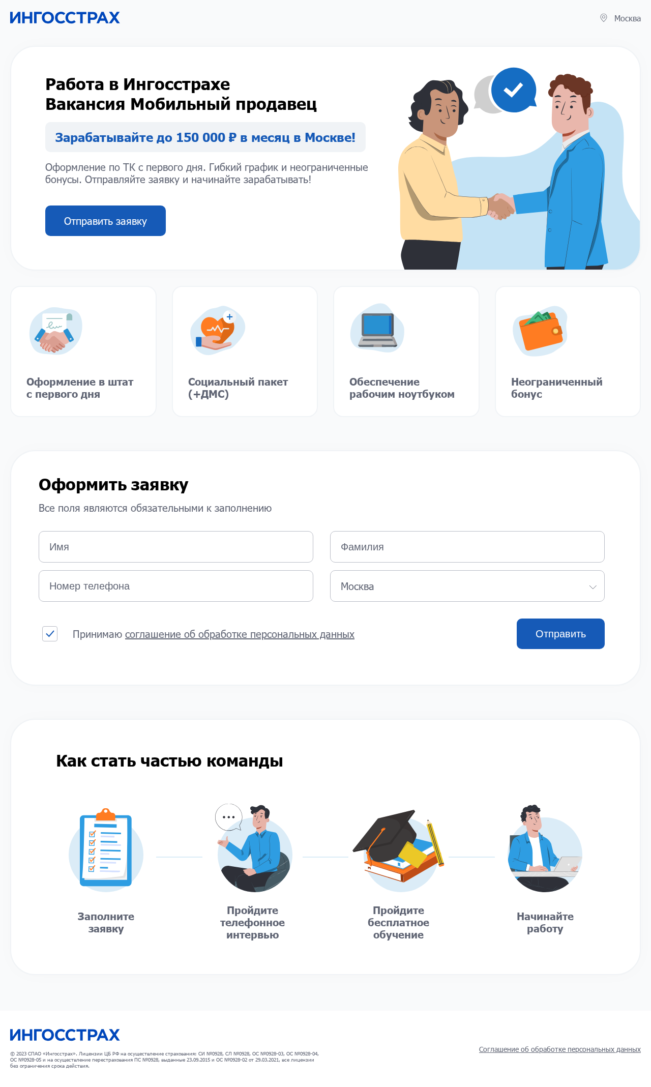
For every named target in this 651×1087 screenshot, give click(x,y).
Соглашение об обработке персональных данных (560, 1049)
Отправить (561, 633)
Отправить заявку (105, 221)
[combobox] (467, 586)
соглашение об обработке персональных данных (239, 634)
